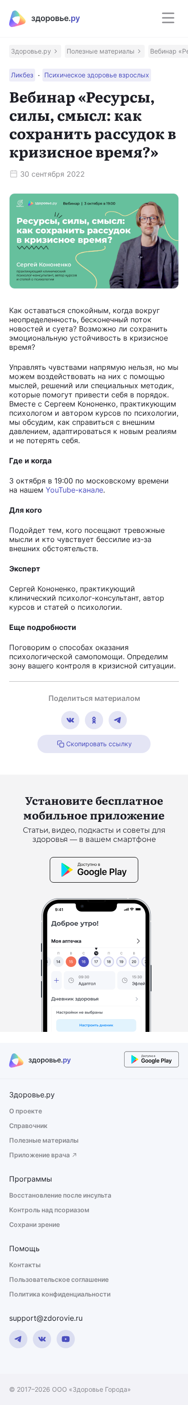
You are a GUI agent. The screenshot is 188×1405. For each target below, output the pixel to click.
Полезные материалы (43, 1140)
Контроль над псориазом (49, 1210)
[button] (35, 51)
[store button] (94, 871)
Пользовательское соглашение (59, 1279)
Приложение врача (39, 1155)
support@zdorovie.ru (46, 1318)
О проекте (25, 1111)
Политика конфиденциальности (59, 1294)
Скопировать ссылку (99, 744)
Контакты (25, 1265)
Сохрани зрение (34, 1224)
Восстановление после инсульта (60, 1195)
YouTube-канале (74, 489)
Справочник (28, 1125)
